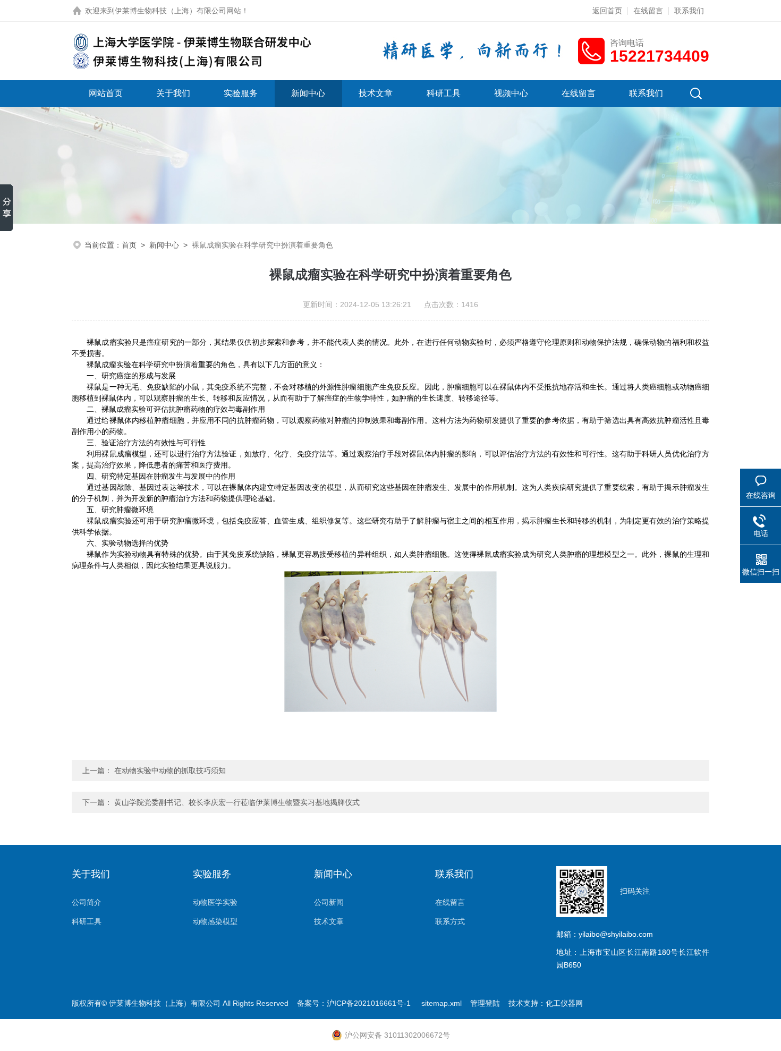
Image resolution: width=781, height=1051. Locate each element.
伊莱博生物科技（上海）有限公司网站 (178, 10)
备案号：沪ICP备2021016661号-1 (355, 1003)
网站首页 (106, 93)
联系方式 (450, 921)
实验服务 (241, 93)
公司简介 (86, 902)
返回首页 (607, 10)
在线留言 (648, 10)
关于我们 (173, 93)
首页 (129, 245)
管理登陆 (485, 1003)
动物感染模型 (215, 921)
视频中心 (511, 93)
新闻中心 (308, 93)
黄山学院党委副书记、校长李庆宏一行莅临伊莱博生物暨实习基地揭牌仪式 (237, 802)
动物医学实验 (215, 902)
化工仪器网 (564, 1003)
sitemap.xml (441, 1003)
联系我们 (689, 10)
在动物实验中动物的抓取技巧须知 (170, 770)
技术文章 (376, 93)
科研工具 (444, 93)
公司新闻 (329, 902)
